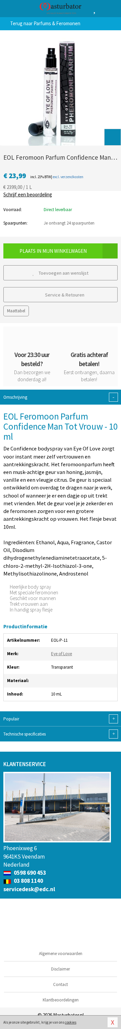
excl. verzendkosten (68, 176)
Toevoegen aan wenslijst (63, 273)
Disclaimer (60, 969)
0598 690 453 (29, 872)
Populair (59, 719)
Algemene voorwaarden (60, 953)
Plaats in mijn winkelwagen (53, 251)
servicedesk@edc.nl (29, 889)
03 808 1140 (28, 880)
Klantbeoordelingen (61, 1000)
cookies (70, 1022)
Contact (60, 984)
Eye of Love (61, 654)
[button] (112, 137)
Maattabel (16, 311)
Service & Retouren (64, 295)
